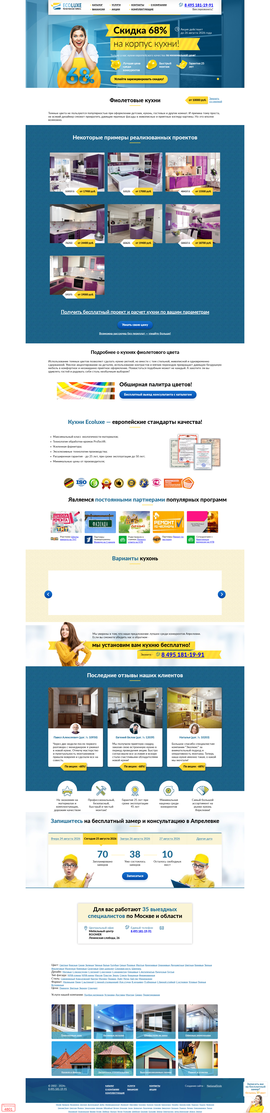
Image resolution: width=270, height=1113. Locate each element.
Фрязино (81, 1108)
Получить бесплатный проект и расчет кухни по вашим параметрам (135, 312)
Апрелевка (157, 1108)
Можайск (175, 1104)
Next (222, 594)
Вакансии (98, 9)
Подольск (195, 1104)
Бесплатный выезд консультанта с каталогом (158, 394)
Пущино (202, 1104)
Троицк (209, 1108)
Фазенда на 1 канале (104, 542)
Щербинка (136, 1111)
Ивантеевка (133, 1104)
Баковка (93, 1111)
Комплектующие (142, 9)
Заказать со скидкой (215, 100)
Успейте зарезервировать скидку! (139, 79)
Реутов (120, 1111)
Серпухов (73, 1108)
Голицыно (175, 1108)
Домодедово (147, 1108)
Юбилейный (108, 1108)
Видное (116, 1108)
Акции (116, 9)
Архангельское (83, 1111)
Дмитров (83, 1104)
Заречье (159, 1111)
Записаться (135, 876)
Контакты (137, 5)
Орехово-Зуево (185, 1104)
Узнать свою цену (135, 325)
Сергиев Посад (63, 1108)
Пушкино (182, 1108)
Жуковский (124, 1104)
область (192, 1111)
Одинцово (123, 1108)
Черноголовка (90, 1108)
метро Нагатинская (181, 1111)
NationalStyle (214, 1086)
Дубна (102, 1104)
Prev (48, 594)
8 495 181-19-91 (199, 5)
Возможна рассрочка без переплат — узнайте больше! (135, 333)
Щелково (99, 1108)
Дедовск (190, 1108)
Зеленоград (138, 1108)
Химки (130, 1108)
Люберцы (105, 1111)
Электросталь (168, 1111)
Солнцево (152, 1111)
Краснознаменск (200, 1108)
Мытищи (113, 1111)
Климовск (142, 1104)
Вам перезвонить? (202, 9)
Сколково (144, 1111)
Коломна (150, 1104)
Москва (58, 1104)
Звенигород (166, 1108)
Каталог (97, 5)
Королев (157, 1104)
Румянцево (127, 1111)
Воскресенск (74, 1104)
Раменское (210, 1104)
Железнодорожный (112, 1104)
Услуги (116, 5)
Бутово (99, 1111)
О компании (159, 5)
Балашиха (65, 1104)
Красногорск (166, 1104)
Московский (72, 1111)
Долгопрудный (93, 1104)
